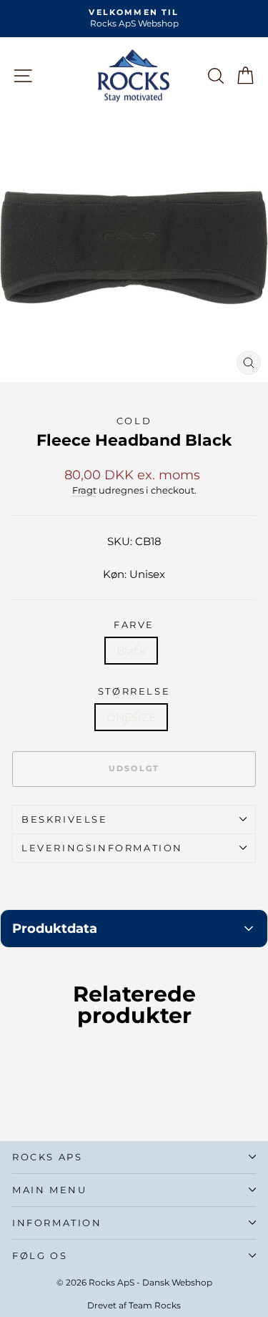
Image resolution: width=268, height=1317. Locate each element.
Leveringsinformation (102, 847)
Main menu (49, 1189)
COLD (134, 420)
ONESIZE (131, 717)
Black (131, 650)
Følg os (39, 1255)
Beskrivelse (64, 819)
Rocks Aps (47, 1156)
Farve (134, 624)
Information (57, 1222)
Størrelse (134, 691)
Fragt (84, 490)
